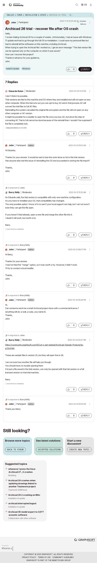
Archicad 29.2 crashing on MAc (24, 495)
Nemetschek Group (61, 560)
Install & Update (12, 69)
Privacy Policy (29, 557)
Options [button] (90, 15)
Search (77, 5)
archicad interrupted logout (22, 503)
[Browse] (5, 5)
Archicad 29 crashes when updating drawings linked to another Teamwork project (22, 483)
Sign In (92, 5)
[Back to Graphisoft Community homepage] (16, 5)
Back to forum (15, 449)
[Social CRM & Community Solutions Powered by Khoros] (7, 547)
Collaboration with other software (22, 518)
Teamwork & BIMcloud (17, 490)
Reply (86, 69)
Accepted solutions (49, 449)
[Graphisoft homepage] (84, 540)
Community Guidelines (63, 557)
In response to (16, 188)
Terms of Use (44, 557)
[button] (68, 69)
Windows (26, 69)
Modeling (12, 475)
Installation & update (16, 498)
